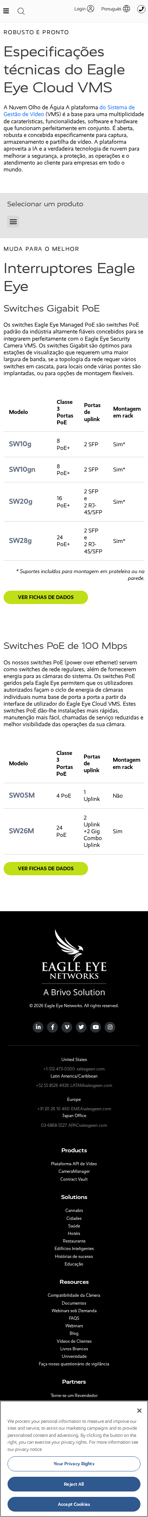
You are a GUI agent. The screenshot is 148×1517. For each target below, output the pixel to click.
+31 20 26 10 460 (53, 1108)
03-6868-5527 (54, 1125)
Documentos (74, 1303)
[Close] (139, 1411)
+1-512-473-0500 (59, 1068)
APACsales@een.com (87, 1125)
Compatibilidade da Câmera (74, 1295)
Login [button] (79, 8)
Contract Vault (74, 1179)
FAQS (74, 1318)
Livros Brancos (74, 1348)
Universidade (74, 1356)
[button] (112, 8)
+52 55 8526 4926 (52, 1085)
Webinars (74, 1325)
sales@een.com (91, 1068)
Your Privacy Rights (74, 1463)
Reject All (74, 1484)
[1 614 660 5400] (141, 9)
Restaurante (74, 1241)
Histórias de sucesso (74, 1256)
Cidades (74, 1218)
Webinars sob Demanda (74, 1310)
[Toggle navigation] (21, 11)
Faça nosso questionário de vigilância (74, 1363)
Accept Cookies (74, 1504)
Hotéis (74, 1233)
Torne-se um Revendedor (74, 1395)
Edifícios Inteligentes (74, 1248)
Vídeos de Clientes (74, 1341)
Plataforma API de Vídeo (74, 1163)
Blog (74, 1333)
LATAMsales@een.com (91, 1085)
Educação (74, 1264)
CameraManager (74, 1171)
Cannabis (74, 1210)
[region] (74, 1459)
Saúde (74, 1225)
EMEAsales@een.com (91, 1108)
